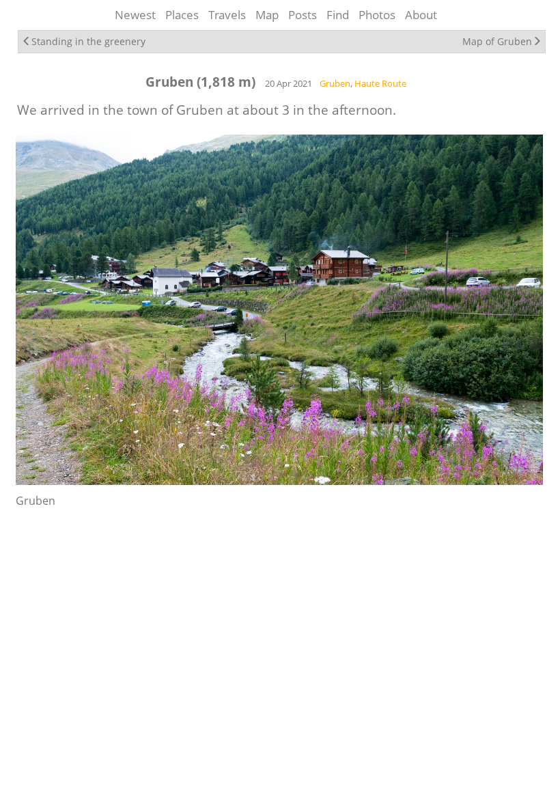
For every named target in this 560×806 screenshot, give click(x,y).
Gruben (335, 83)
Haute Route (380, 83)
